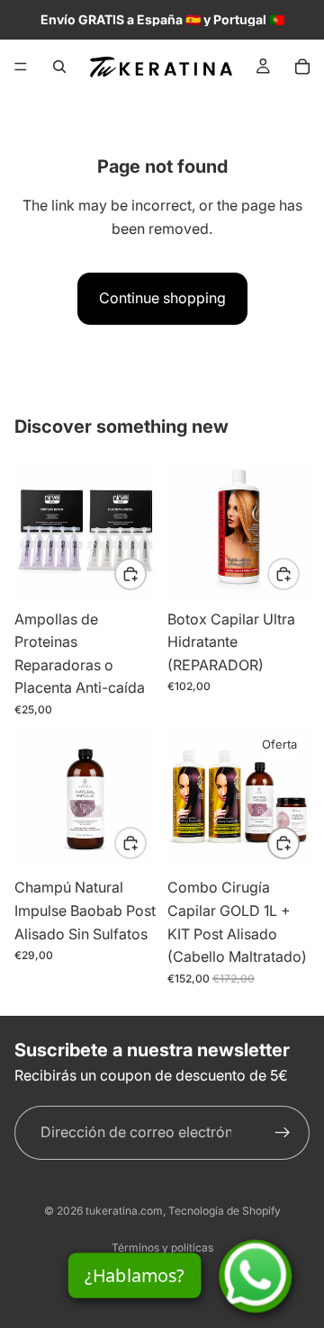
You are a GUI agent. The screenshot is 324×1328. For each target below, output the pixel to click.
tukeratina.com (124, 1210)
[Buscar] (59, 66)
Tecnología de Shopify (224, 1210)
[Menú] (20, 66)
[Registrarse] (283, 1132)
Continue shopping (162, 298)
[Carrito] (302, 66)
